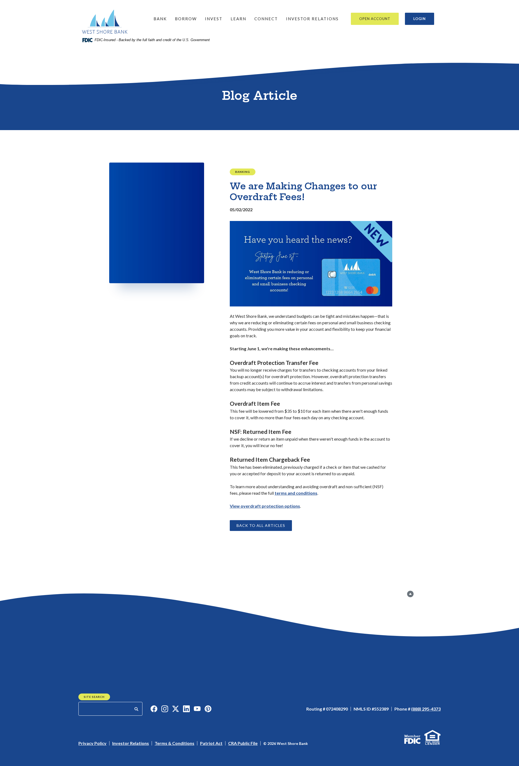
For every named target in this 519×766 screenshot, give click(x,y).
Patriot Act (211, 743)
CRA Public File (243, 743)
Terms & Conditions (174, 743)
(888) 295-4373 (426, 708)
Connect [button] (266, 18)
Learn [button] (238, 18)
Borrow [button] (186, 18)
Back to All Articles (261, 525)
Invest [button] (213, 18)
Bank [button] (160, 18)
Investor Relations (312, 18)
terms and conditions (296, 493)
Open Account (374, 18)
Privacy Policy (92, 743)
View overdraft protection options (265, 506)
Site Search (94, 696)
